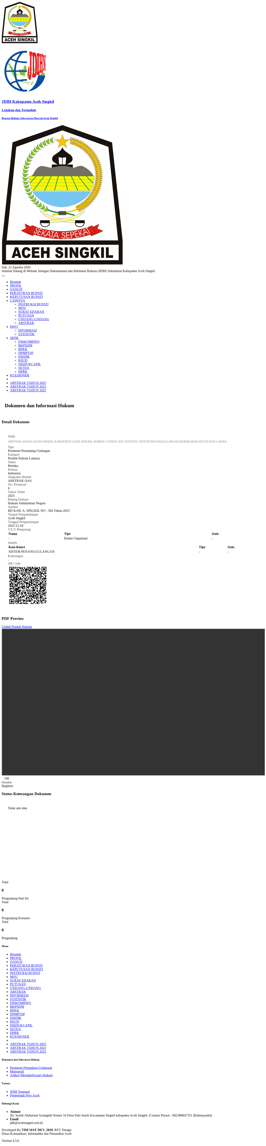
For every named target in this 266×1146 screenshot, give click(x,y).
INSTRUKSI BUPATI (33, 304)
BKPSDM (25, 345)
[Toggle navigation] (3, 275)
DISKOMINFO (28, 341)
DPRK (22, 371)
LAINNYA (17, 300)
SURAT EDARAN (31, 311)
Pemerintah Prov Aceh (24, 1095)
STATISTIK (26, 334)
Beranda (15, 282)
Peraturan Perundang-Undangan (31, 1068)
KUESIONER (19, 375)
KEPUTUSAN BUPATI (26, 297)
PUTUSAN (26, 315)
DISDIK (24, 356)
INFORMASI (27, 330)
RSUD (22, 360)
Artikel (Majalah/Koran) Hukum (31, 1075)
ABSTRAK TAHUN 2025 (28, 383)
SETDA (23, 368)
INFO (14, 326)
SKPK (14, 338)
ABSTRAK (26, 323)
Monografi (17, 1071)
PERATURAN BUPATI (26, 293)
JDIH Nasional (20, 1091)
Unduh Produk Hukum (17, 626)
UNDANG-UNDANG (33, 319)
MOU (22, 308)
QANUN (16, 289)
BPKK (22, 349)
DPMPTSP (25, 353)
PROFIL (16, 285)
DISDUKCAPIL (29, 364)
